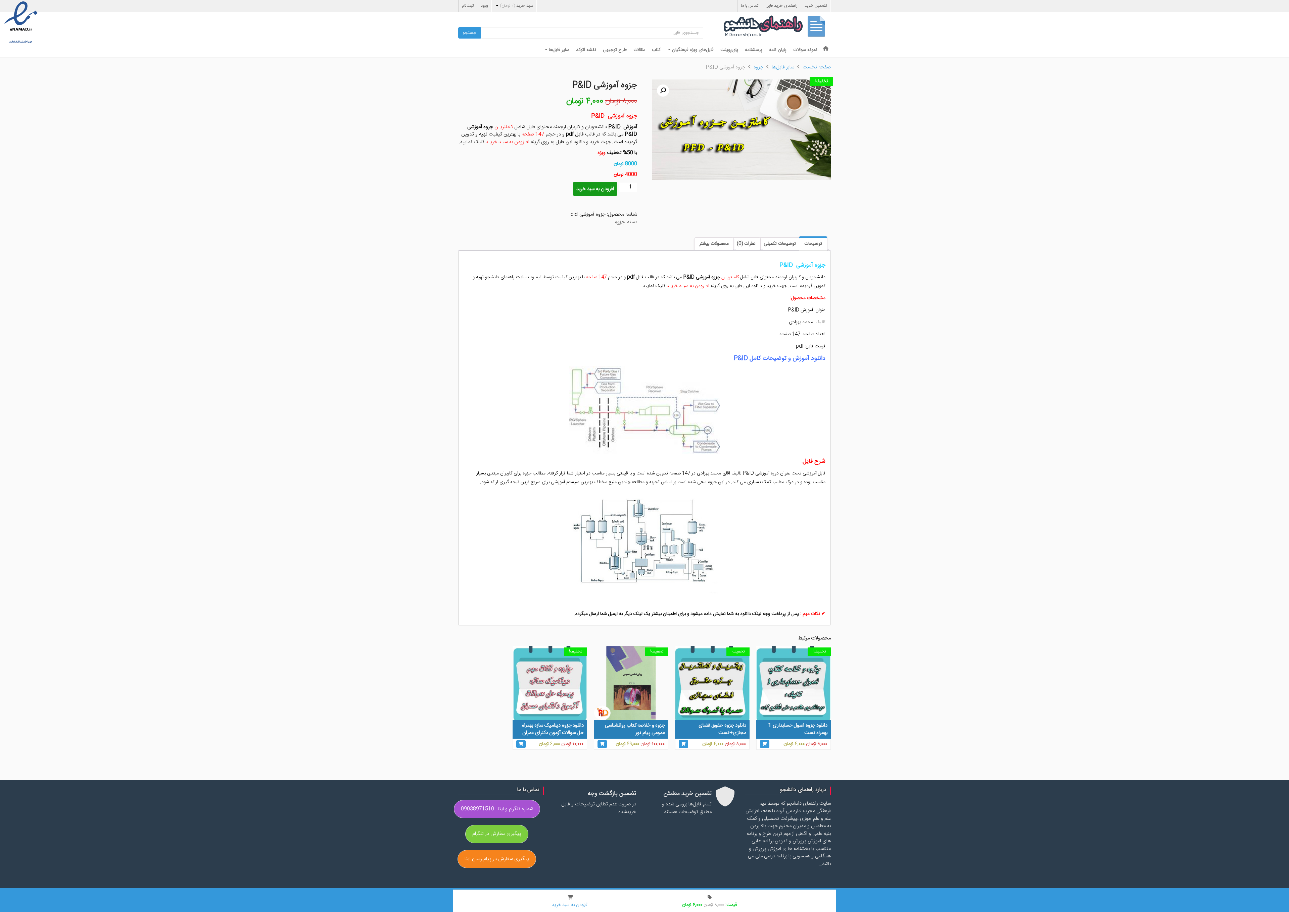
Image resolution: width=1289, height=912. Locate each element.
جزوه (758, 67)
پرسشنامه (753, 50)
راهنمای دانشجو (777, 28)
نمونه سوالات (805, 50)
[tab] (813, 243)
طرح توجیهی (615, 50)
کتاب (656, 50)
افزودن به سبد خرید (595, 189)
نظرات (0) (746, 244)
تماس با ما (750, 5)
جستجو (469, 33)
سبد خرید (516, 5)
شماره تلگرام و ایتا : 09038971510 (497, 809)
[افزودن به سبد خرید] (764, 744)
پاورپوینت (729, 50)
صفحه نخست (817, 67)
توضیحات (813, 244)
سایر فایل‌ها (558, 50)
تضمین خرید (816, 5)
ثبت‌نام (468, 5)
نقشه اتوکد (586, 50)
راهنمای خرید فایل (782, 5)
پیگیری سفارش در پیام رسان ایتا (497, 859)
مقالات (639, 50)
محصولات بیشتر (714, 244)
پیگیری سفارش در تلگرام (496, 834)
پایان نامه (777, 50)
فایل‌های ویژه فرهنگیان (692, 50)
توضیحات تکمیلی (780, 244)
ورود (484, 5)
